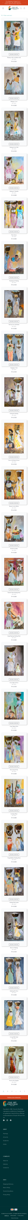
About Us (5, 1160)
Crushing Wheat (14, 813)
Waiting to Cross (14, 101)
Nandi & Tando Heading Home (14, 592)
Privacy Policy (6, 1194)
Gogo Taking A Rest (14, 726)
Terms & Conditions (8, 1191)
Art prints (5, 1137)
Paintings (5, 1133)
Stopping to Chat (14, 367)
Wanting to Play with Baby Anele (14, 57)
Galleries (5, 1164)
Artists (4, 1144)
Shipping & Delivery (8, 1184)
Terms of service (14, 1218)
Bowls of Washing (14, 947)
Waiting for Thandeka (14, 191)
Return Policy (6, 1187)
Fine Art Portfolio (8, 1213)
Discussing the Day (14, 769)
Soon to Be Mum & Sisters (14, 460)
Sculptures (6, 1140)
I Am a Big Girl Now (14, 682)
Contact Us (6, 1167)
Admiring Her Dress (14, 991)
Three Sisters (14, 235)
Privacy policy (20, 1215)
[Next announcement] (25, 2)
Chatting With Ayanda (14, 902)
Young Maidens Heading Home (14, 857)
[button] (3, 8)
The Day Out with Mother (14, 324)
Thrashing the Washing (14, 280)
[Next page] (24, 1091)
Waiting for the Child (14, 147)
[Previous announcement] (3, 2)
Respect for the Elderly (14, 506)
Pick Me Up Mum (14, 548)
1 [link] (3, 1091)
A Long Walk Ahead (14, 1037)
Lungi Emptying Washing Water (14, 636)
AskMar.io (7, 1215)
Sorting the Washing (14, 413)
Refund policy (13, 1215)
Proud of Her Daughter (14, 1080)
